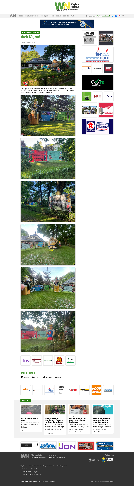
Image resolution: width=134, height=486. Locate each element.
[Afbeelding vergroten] (48, 65)
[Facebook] (116, 16)
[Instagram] (119, 16)
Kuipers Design (109, 481)
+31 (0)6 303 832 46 (25, 475)
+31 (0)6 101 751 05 (25, 472)
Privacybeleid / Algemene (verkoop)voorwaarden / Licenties (37, 481)
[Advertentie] (25, 360)
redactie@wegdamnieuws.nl (102, 16)
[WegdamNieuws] (67, 6)
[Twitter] (112, 16)
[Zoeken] (123, 16)
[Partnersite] (93, 460)
